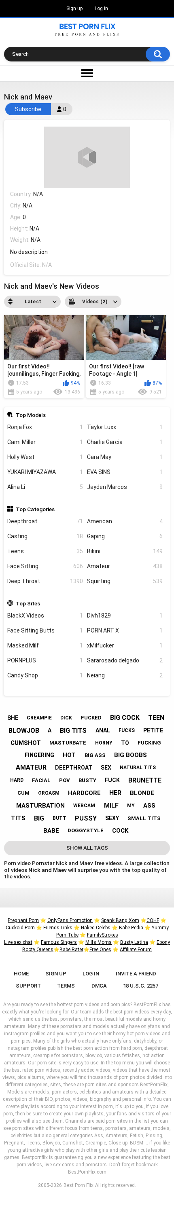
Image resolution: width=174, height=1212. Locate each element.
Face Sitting (45, 566)
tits (18, 818)
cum (23, 793)
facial (41, 780)
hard (16, 780)
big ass (95, 755)
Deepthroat (45, 521)
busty (87, 780)
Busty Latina (134, 942)
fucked (91, 718)
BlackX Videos (45, 615)
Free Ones (100, 949)
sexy (112, 818)
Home (21, 974)
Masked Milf (45, 645)
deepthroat (73, 767)
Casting (45, 536)
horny (103, 743)
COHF (152, 920)
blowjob (23, 730)
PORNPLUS (45, 660)
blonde (142, 793)
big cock (125, 717)
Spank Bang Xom (120, 920)
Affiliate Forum (136, 949)
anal (102, 730)
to (125, 743)
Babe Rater (71, 949)
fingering (39, 755)
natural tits (138, 767)
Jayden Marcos (125, 487)
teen (156, 717)
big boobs (130, 755)
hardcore (84, 793)
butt (59, 818)
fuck (112, 780)
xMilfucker (125, 645)
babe (51, 830)
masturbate (67, 743)
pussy (86, 818)
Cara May (125, 457)
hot (69, 755)
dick (66, 718)
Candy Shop (45, 675)
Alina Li (45, 487)
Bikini (125, 551)
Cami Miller (45, 442)
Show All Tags (87, 848)
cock (120, 830)
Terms (66, 986)
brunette (144, 780)
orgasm (48, 793)
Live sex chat (18, 942)
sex (106, 767)
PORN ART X (125, 630)
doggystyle (86, 830)
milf (111, 805)
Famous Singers (59, 942)
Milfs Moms (98, 942)
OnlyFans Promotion (70, 920)
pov (64, 780)
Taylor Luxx (125, 427)
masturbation (40, 805)
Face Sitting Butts (45, 630)
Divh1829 (125, 615)
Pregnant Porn (23, 920)
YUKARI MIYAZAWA (45, 472)
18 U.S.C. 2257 (140, 986)
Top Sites (28, 603)
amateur (31, 767)
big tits (73, 730)
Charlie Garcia (125, 442)
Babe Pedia (131, 928)
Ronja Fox (45, 427)
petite (153, 730)
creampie (39, 718)
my (131, 805)
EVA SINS (125, 472)
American (125, 521)
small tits (144, 818)
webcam (84, 805)
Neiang (125, 675)
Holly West (45, 457)
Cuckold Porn (21, 928)
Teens (45, 551)
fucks (127, 730)
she (12, 718)
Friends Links (57, 928)
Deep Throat (45, 581)
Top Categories (35, 509)
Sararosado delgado (125, 660)
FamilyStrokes (102, 935)
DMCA (99, 986)
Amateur (125, 566)
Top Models (31, 415)
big (39, 818)
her (115, 793)
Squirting (125, 581)
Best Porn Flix (78, 1185)
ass (149, 805)
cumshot (26, 743)
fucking (149, 743)
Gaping (125, 536)
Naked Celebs (95, 928)
